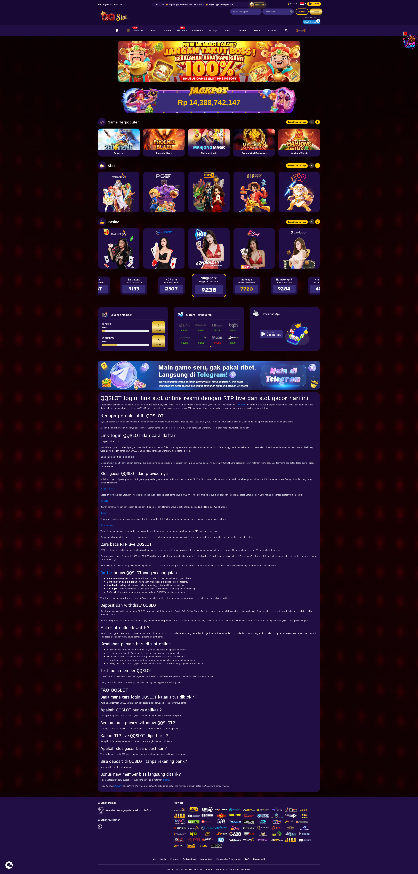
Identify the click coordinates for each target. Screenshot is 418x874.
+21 (154, 859)
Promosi (272, 30)
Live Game (182, 30)
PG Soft (104, 501)
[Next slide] (317, 122)
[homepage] (117, 31)
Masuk (302, 11)
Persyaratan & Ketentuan (229, 859)
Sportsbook (197, 30)
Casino (167, 30)
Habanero (105, 513)
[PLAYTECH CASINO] (209, 248)
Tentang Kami (189, 859)
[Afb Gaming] (254, 192)
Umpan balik (259, 859)
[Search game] (286, 31)
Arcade (242, 30)
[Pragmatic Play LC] (118, 248)
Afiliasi (316, 3)
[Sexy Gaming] (254, 248)
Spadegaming (106, 525)
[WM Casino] (164, 248)
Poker (227, 30)
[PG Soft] (164, 192)
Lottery (213, 30)
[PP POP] (299, 192)
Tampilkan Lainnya (297, 121)
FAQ (247, 859)
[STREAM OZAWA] (410, 41)
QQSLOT (242, 404)
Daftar (316, 11)
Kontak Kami (206, 859)
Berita (257, 30)
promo (166, 780)
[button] (296, 61)
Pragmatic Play (107, 488)
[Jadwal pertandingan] (257, 4)
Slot (153, 30)
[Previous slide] (311, 122)
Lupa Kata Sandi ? (312, 17)
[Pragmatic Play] (118, 192)
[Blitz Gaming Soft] (209, 192)
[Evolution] (299, 248)
